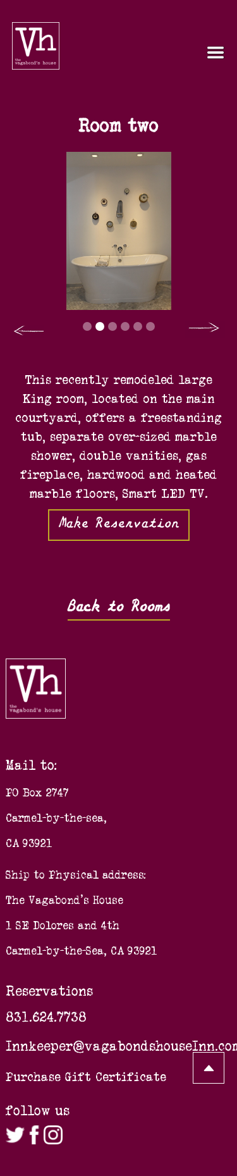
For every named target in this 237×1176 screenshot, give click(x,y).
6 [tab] (150, 326)
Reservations (49, 991)
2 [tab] (99, 326)
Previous (28, 331)
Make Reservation (119, 522)
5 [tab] (137, 326)
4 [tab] (125, 326)
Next (205, 329)
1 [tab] (87, 326)
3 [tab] (112, 326)
